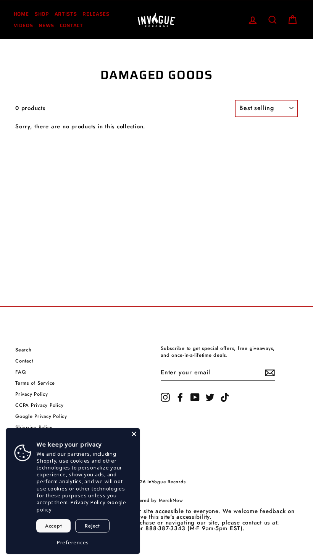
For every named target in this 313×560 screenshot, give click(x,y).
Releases (95, 14)
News (46, 25)
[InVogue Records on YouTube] (195, 397)
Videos (23, 25)
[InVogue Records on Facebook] (180, 397)
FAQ (20, 371)
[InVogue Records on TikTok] (224, 397)
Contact (71, 25)
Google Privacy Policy (41, 416)
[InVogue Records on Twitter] (210, 397)
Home (21, 14)
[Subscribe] (270, 372)
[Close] (134, 434)
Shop (42, 14)
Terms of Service (35, 383)
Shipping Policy (33, 427)
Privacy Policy (31, 394)
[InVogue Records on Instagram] (165, 397)
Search (23, 349)
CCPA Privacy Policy (39, 405)
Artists (66, 14)
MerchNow (171, 500)
